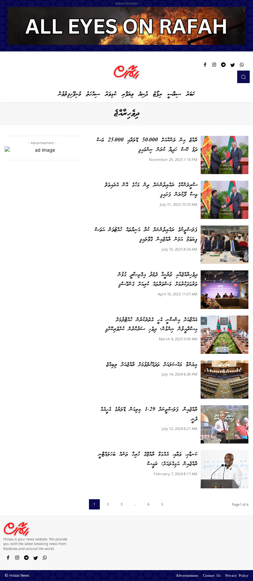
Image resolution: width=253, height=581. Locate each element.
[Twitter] (232, 66)
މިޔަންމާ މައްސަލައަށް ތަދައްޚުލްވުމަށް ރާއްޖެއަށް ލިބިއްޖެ (151, 364)
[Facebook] (205, 66)
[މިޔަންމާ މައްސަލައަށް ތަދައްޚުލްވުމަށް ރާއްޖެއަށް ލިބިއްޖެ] (224, 379)
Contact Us (211, 576)
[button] (243, 77)
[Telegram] (223, 66)
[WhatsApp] (241, 66)
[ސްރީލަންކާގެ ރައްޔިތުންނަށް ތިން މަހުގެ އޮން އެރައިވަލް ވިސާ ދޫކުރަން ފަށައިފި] (224, 200)
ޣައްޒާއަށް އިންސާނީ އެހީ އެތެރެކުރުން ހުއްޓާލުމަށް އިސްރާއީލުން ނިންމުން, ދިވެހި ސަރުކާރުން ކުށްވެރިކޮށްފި (151, 325)
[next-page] (161, 504)
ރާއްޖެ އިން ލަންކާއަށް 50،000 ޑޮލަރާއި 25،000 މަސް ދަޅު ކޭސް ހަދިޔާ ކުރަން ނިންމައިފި (147, 145)
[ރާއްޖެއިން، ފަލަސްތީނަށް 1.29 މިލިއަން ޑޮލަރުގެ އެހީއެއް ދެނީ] (224, 424)
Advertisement (187, 576)
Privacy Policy (236, 576)
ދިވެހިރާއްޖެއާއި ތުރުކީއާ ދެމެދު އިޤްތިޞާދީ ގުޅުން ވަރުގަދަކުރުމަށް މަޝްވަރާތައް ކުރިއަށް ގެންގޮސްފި (157, 279)
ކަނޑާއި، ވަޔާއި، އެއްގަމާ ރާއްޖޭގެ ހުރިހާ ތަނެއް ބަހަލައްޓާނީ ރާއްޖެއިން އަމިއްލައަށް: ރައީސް (147, 459)
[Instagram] (214, 66)
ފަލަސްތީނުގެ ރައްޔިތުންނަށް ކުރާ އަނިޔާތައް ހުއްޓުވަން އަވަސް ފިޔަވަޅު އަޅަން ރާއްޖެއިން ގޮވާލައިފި (146, 235)
